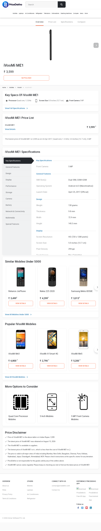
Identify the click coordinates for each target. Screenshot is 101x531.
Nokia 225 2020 (47, 291)
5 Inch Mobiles (46, 416)
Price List (52, 22)
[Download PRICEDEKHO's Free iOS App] (81, 492)
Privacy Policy (7, 494)
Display (9, 179)
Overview (39, 22)
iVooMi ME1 (10, 125)
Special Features (12, 224)
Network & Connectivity (15, 211)
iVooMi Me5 (76, 353)
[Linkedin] (90, 508)
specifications (67, 22)
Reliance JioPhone (17, 291)
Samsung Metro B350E (82, 291)
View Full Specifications (15, 108)
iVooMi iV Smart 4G (49, 353)
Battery (9, 205)
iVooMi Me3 (14, 353)
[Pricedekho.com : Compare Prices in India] (14, 4)
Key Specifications (13, 160)
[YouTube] (86, 508)
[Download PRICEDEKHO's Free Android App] (94, 494)
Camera (9, 198)
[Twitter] (82, 508)
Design (8, 173)
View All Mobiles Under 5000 (17, 314)
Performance (11, 186)
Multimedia (10, 217)
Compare (81, 22)
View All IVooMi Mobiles (15, 377)
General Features (13, 167)
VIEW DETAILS (21, 303)
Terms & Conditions (9, 498)
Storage (9, 192)
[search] (62, 4)
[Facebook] (78, 508)
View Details (10, 129)
